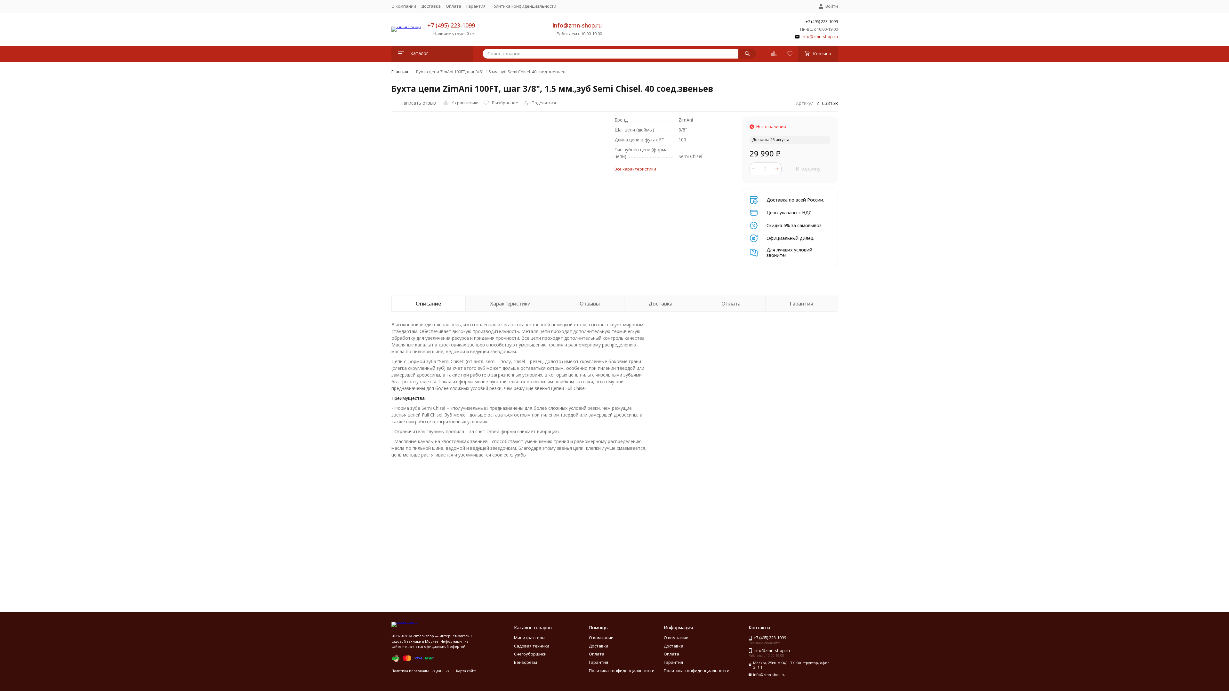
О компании (403, 6)
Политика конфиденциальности (523, 6)
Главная (399, 72)
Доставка (431, 6)
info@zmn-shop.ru (577, 25)
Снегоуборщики (530, 654)
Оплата (453, 6)
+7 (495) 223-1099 (451, 25)
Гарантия (476, 6)
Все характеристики (635, 169)
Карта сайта (466, 670)
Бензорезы (525, 662)
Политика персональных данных (420, 670)
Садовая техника (532, 646)
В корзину (808, 168)
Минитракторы (529, 637)
